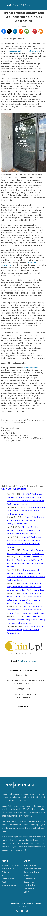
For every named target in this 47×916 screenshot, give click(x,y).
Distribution (8, 879)
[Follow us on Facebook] (22, 911)
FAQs (26, 875)
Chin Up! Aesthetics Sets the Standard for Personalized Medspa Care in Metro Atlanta (24, 530)
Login (26, 892)
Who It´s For (8, 869)
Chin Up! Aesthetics (14, 489)
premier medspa (31, 368)
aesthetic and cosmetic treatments (24, 51)
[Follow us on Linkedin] (27, 911)
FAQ (4, 882)
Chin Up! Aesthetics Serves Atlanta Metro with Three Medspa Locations (26, 511)
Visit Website (23, 698)
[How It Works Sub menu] (18, 866)
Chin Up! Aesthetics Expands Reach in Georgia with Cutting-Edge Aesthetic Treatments (26, 620)
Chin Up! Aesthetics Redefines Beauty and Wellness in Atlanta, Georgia (25, 630)
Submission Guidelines (29, 880)
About (5, 875)
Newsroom (29, 889)
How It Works (9, 865)
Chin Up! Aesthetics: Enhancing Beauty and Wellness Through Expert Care (25, 520)
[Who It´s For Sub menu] (18, 869)
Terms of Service (32, 869)
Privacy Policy (31, 865)
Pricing (5, 872)
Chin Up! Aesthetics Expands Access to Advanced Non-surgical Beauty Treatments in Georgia (25, 610)
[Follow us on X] (17, 911)
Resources (7, 885)
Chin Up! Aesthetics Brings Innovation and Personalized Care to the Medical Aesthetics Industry (26, 587)
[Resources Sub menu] (15, 885)
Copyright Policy (32, 872)
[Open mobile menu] (39, 5)
